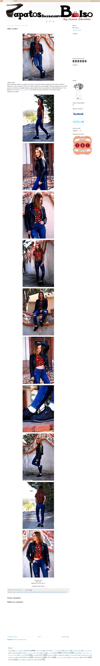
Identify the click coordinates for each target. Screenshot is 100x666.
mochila (90, 653)
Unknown (76, 27)
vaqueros (61, 592)
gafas (16, 653)
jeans (43, 653)
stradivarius (11, 657)
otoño (34, 655)
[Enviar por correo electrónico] (26, 590)
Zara (65, 592)
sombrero (87, 655)
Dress (90, 650)
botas (37, 650)
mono (11, 655)
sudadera (59, 657)
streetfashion (43, 592)
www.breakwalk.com (25, 89)
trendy (57, 592)
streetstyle (49, 592)
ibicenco (32, 653)
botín (40, 650)
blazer (22, 650)
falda (11, 653)
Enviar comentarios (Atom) (20, 639)
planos (39, 592)
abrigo (10, 650)
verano (26, 659)
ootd (28, 592)
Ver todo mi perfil (77, 30)
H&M (22, 653)
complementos (77, 650)
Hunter (27, 653)
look (21, 592)
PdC (58, 655)
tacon (72, 657)
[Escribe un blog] (27, 590)
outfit (31, 592)
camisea (53, 650)
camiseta (14, 592)
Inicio (39, 636)
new (15, 655)
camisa (47, 650)
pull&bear (75, 655)
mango (76, 653)
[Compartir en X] (28, 590)
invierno (37, 653)
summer (65, 657)
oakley (21, 655)
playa (70, 655)
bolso (28, 650)
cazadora (18, 592)
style (52, 592)
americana (17, 650)
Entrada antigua (65, 636)
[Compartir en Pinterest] (31, 590)
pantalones (35, 592)
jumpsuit (49, 653)
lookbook (25, 592)
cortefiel (85, 650)
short (81, 655)
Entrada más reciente (12, 636)
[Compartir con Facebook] (30, 590)
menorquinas (84, 653)
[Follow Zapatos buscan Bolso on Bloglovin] (78, 99)
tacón (77, 657)
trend (55, 592)
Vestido (32, 659)
